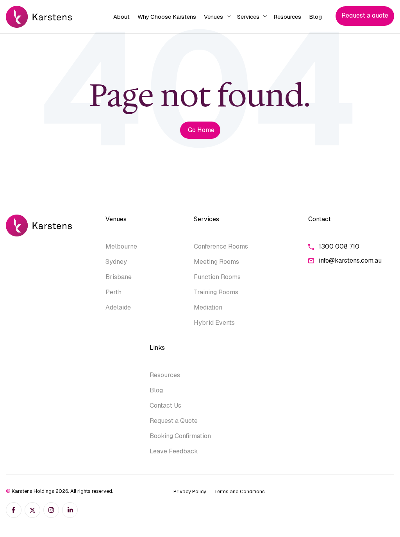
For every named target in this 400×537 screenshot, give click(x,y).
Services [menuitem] (248, 16)
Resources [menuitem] (287, 16)
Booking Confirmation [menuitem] (180, 436)
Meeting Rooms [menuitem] (216, 262)
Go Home (201, 130)
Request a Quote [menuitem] (174, 421)
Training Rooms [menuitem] (216, 292)
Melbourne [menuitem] (121, 246)
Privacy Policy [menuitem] (189, 491)
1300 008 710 (339, 246)
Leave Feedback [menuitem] (174, 451)
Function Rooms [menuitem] (217, 277)
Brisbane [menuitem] (118, 277)
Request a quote (364, 15)
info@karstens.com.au (350, 260)
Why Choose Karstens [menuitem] (167, 16)
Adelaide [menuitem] (118, 307)
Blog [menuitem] (315, 16)
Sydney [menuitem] (116, 262)
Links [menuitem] (157, 348)
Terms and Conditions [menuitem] (239, 491)
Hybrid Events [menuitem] (214, 323)
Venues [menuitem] (213, 16)
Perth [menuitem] (113, 292)
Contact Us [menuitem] (165, 405)
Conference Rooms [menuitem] (221, 246)
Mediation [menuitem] (208, 307)
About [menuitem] (121, 16)
